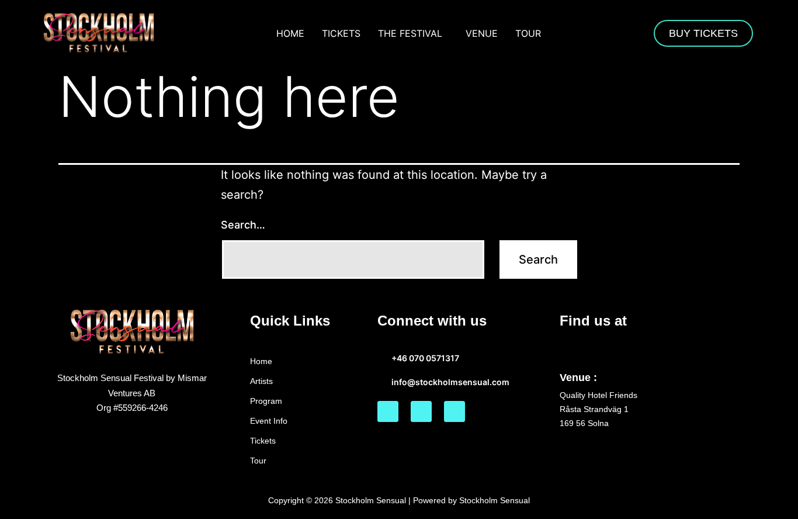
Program (266, 401)
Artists (261, 381)
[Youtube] (454, 411)
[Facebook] (387, 411)
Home (290, 33)
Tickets (341, 33)
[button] (413, 33)
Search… (243, 225)
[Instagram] (421, 411)
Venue (482, 33)
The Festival (410, 33)
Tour (528, 33)
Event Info (268, 420)
